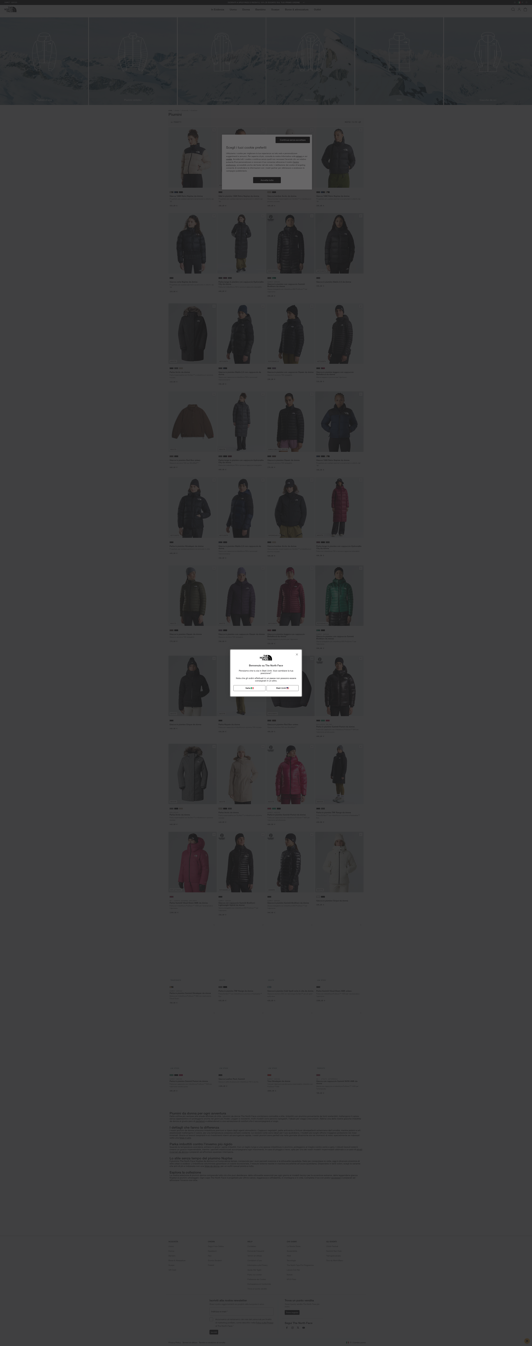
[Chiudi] (297, 654)
